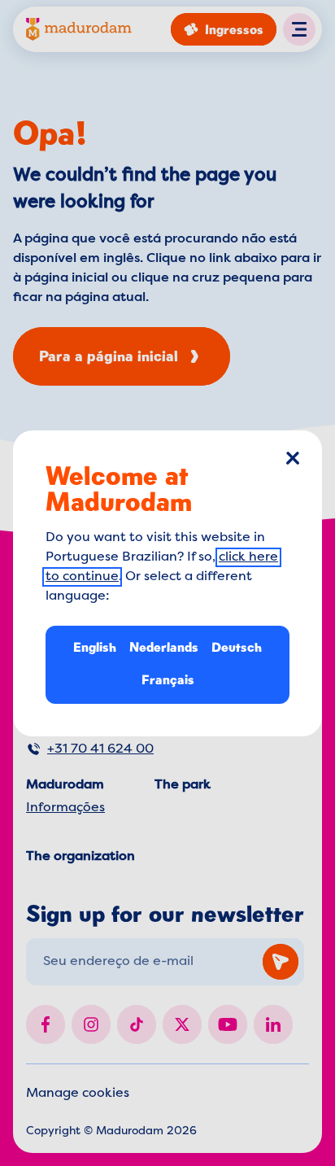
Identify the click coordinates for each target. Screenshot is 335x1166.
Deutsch (236, 647)
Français (167, 679)
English (94, 647)
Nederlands (163, 647)
